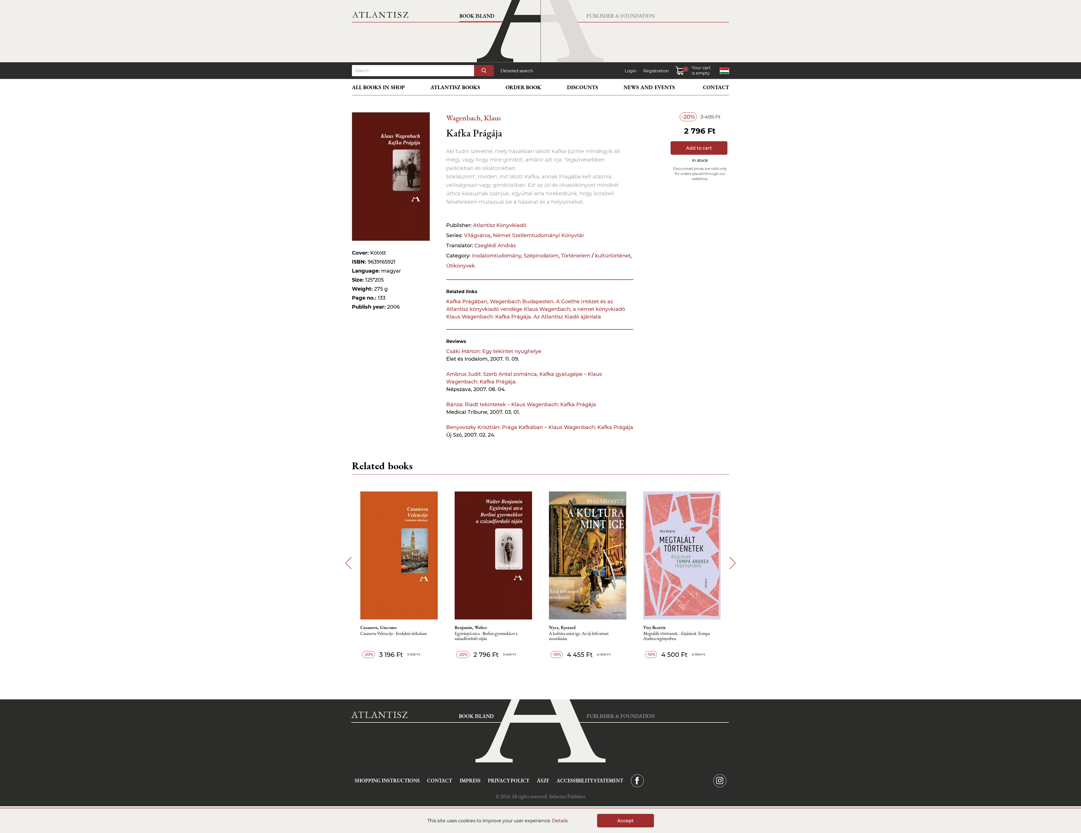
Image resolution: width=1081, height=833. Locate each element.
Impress (470, 780)
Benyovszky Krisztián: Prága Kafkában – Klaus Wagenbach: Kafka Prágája (539, 427)
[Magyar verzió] (724, 71)
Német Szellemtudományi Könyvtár (538, 235)
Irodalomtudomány (496, 256)
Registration (656, 70)
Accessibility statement (590, 780)
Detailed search (517, 70)
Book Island (476, 16)
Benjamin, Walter (471, 627)
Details (560, 820)
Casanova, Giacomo (378, 627)
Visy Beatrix (654, 627)
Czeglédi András (495, 246)
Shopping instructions (387, 780)
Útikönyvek (460, 266)
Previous (348, 563)
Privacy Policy (508, 780)
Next (732, 563)
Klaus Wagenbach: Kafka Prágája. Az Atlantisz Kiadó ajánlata (523, 317)
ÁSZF (543, 780)
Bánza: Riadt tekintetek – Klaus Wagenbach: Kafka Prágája (521, 404)
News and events (649, 87)
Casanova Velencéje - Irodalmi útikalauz (393, 633)
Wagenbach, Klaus (473, 118)
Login (630, 70)
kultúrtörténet (613, 256)
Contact (716, 87)
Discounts (582, 87)
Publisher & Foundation (620, 16)
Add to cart (699, 148)
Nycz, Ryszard (562, 627)
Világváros (477, 235)
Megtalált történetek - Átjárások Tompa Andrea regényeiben (676, 636)
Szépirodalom (541, 256)
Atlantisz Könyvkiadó (499, 225)
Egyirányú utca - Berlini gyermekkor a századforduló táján (486, 636)
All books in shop (378, 87)
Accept (625, 820)
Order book (523, 87)
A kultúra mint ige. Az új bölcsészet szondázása (579, 636)
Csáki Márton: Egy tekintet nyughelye (493, 351)
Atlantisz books (455, 87)
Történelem (575, 256)
